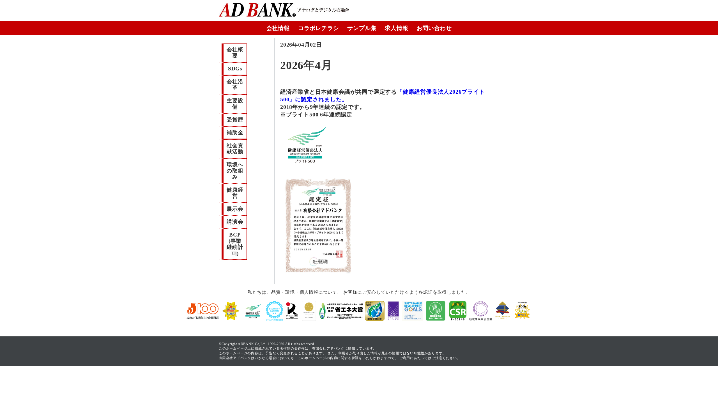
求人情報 (396, 28)
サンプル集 (361, 28)
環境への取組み (235, 171)
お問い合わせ (434, 28)
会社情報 (278, 28)
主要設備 (235, 104)
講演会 (235, 222)
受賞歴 (235, 120)
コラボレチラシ (318, 28)
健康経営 (235, 193)
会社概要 (235, 53)
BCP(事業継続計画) (235, 244)
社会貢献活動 (235, 149)
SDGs (235, 69)
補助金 (235, 133)
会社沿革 (235, 85)
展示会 (235, 209)
